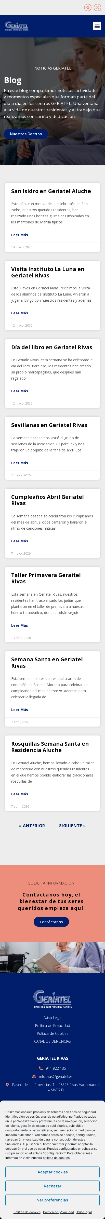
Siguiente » (72, 825)
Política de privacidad (58, 1212)
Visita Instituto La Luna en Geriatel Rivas (48, 272)
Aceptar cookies (52, 1172)
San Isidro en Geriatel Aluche (51, 191)
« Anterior (32, 825)
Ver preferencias (52, 1200)
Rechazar (52, 1186)
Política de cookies (27, 1212)
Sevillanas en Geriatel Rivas (49, 424)
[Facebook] (87, 7)
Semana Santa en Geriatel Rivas (47, 662)
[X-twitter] (97, 7)
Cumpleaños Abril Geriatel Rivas (47, 500)
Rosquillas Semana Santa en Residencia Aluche (50, 747)
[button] (97, 26)
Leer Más (19, 234)
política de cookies (56, 1158)
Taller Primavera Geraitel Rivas (46, 578)
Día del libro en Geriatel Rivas (51, 347)
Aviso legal (84, 1212)
